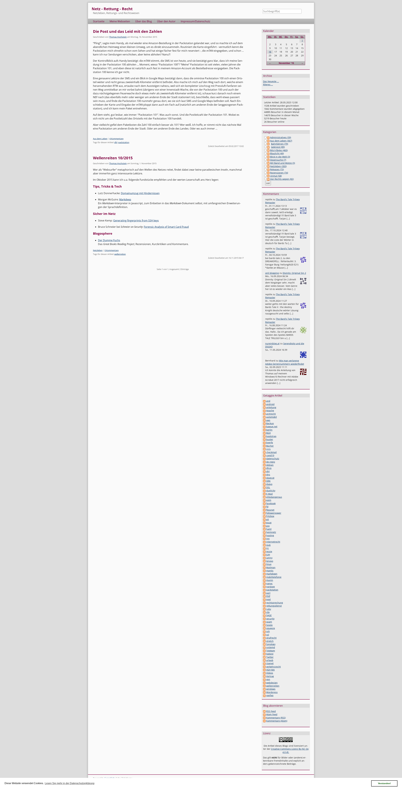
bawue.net (271, 426)
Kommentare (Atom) (276, 720)
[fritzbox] (264, 516)
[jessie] (264, 551)
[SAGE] (264, 615)
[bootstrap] (264, 436)
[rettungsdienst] (264, 605)
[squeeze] (264, 628)
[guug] (264, 522)
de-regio (270, 461)
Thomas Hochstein (118, 36)
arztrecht (271, 413)
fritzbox (270, 516)
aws (268, 420)
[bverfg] (264, 442)
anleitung (271, 407)
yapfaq (269, 695)
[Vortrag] (264, 676)
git (267, 519)
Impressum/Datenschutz (195, 21)
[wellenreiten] (264, 685)
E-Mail (269, 493)
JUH (268, 554)
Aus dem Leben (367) (281, 140)
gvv (268, 525)
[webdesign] (264, 682)
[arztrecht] (264, 413)
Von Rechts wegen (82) (282, 179)
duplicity (270, 490)
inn (268, 538)
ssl (267, 634)
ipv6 (268, 545)
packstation (123, 142)
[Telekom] (264, 650)
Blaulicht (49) (277, 153)
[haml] (264, 529)
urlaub (269, 660)
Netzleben (98, 250)
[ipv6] (264, 545)
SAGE (269, 615)
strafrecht (271, 637)
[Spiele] (264, 625)
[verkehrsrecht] (264, 666)
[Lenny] (264, 557)
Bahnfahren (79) (279, 143)
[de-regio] (264, 461)
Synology (270, 644)
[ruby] (264, 609)
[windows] (264, 688)
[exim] (264, 500)
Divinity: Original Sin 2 (294, 273)
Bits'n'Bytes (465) (279, 150)
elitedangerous (274, 496)
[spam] (264, 621)
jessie (269, 551)
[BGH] (264, 432)
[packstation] (264, 589)
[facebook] (264, 503)
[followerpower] (264, 513)
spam (269, 621)
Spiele (269, 625)
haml (269, 529)
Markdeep (125, 199)
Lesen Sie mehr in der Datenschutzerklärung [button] (69, 783)
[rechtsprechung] (264, 602)
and (268, 400)
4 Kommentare (116, 138)
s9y (268, 612)
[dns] (264, 474)
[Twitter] (264, 657)
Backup (270, 423)
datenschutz (272, 458)
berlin (269, 429)
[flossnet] (264, 509)
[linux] (264, 564)
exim (268, 500)
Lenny (269, 557)
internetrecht (273, 541)
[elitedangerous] (264, 496)
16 (270, 51)
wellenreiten (120, 254)
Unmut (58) (276, 175)
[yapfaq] (264, 695)
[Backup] (264, 423)
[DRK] (264, 480)
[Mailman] (264, 567)
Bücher (270, 445)
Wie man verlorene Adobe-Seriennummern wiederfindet (284, 362)
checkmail (271, 452)
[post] (264, 599)
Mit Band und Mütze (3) (282, 163)
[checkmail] (264, 452)
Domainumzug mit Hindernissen (140, 193)
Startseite (98, 21)
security (270, 618)
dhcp (269, 468)
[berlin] (264, 429)
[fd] (264, 506)
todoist (269, 653)
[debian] (264, 464)
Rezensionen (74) (279, 172)
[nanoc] (264, 583)
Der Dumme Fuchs (109, 240)
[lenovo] (264, 561)
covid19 (270, 455)
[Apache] (264, 410)
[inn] (264, 538)
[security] (264, 618)
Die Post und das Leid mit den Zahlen (127, 31)
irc (267, 548)
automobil (271, 416)
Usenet (270, 663)
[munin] (264, 580)
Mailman (270, 567)
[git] (264, 519)
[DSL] (264, 487)
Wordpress (272, 692)
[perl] (264, 593)
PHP (268, 596)
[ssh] (264, 631)
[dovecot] (264, 477)
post (268, 599)
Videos (269, 672)
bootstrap (271, 436)
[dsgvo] (264, 484)
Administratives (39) (280, 137)
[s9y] (264, 612)
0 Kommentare (112, 250)
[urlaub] (264, 660)
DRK (268, 480)
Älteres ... (268, 84)
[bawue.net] (264, 426)
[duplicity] (264, 490)
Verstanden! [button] (384, 783)
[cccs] (264, 448)
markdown (271, 573)
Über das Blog (143, 21)
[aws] (264, 420)
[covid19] (264, 455)
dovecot (270, 477)
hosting (270, 535)
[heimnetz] (264, 532)
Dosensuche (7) (278, 159)
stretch (270, 641)
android (270, 404)
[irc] (264, 548)
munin (269, 580)
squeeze (270, 628)
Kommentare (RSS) (276, 717)
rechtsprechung (274, 602)
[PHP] (264, 596)
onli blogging (272, 273)
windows (270, 688)
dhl (115, 142)
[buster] (264, 439)
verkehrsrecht (273, 666)
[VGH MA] (264, 669)
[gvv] (264, 525)
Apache (270, 410)
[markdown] (264, 573)
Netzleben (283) (278, 166)
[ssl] (264, 634)
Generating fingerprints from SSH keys (136, 220)
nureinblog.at (272, 343)
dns (268, 474)
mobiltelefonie (273, 577)
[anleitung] (264, 407)
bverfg (269, 442)
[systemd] (264, 647)
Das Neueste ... (271, 81)
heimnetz (271, 532)
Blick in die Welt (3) (280, 156)
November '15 (286, 63)
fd (267, 506)
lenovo (269, 561)
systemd (270, 647)
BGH (268, 432)
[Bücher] (264, 445)
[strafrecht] (264, 637)
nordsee (270, 586)
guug (269, 522)
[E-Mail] (264, 493)
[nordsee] (264, 586)
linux (268, 564)
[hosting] (264, 535)
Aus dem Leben (100, 138)
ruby (268, 609)
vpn (268, 679)
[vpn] (264, 679)
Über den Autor (166, 21)
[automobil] (264, 416)
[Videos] (264, 672)
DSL (268, 487)
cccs (268, 448)
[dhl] (264, 471)
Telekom (270, 650)
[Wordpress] (264, 692)
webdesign (272, 682)
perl (268, 593)
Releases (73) (277, 169)
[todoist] (264, 653)
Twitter (270, 657)
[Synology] (264, 644)
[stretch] (264, 641)
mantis (269, 570)
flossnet (270, 509)
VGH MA (270, 669)
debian (270, 464)
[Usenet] (264, 663)
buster (269, 439)
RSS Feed (271, 711)
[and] (264, 400)
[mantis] (264, 570)
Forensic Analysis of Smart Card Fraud (166, 227)
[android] (264, 404)
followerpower (273, 513)
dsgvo (269, 484)
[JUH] (264, 554)
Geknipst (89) (278, 146)
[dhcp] (264, 468)
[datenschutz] (264, 458)
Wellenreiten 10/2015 (113, 157)
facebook (271, 503)
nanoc (269, 583)
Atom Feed (271, 714)
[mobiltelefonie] (264, 577)
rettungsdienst (274, 605)
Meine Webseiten (120, 21)
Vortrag (270, 676)
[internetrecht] (264, 541)
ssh (268, 631)
